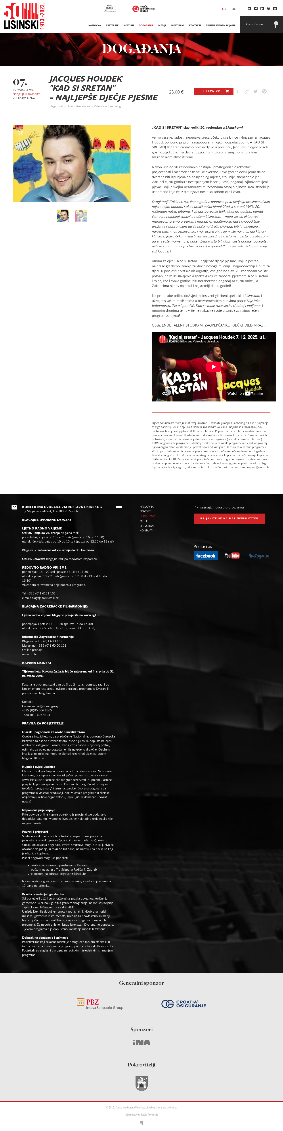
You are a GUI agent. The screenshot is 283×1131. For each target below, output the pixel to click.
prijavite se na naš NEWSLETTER (229, 519)
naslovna (94, 26)
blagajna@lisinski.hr (45, 598)
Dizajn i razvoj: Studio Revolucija (141, 1115)
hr (224, 9)
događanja (146, 26)
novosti (129, 26)
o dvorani (177, 26)
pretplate (112, 26)
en (233, 9)
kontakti (195, 26)
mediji (162, 26)
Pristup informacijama (220, 26)
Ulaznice (211, 91)
